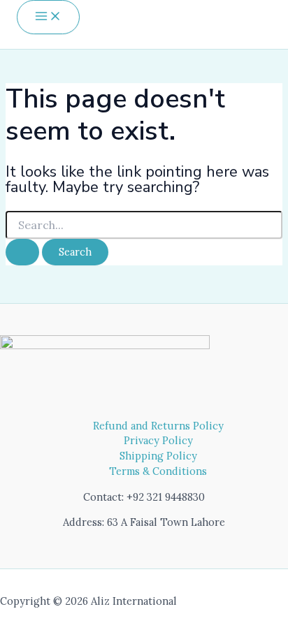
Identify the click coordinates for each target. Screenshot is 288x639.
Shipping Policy (158, 455)
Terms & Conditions (158, 471)
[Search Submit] (22, 252)
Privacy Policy (158, 440)
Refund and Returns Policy (158, 425)
